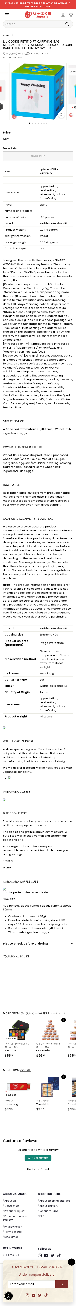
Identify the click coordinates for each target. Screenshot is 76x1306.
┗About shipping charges (54, 1201)
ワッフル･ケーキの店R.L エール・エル (26, 53)
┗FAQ (41, 1216)
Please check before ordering (25, 944)
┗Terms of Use (12, 1232)
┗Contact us (11, 1206)
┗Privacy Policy (12, 1226)
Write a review (38, 1158)
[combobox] (38, 24)
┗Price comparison (15, 1216)
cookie (25, 1070)
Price (7, 132)
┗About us (9, 1201)
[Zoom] (61, 114)
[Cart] (70, 15)
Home (6, 35)
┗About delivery (48, 1206)
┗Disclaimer (10, 1237)
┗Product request (14, 1211)
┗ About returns (48, 1211)
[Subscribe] (61, 1284)
